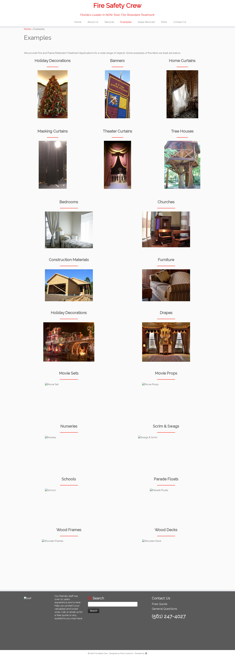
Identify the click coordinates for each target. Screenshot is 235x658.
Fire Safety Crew (117, 5)
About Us (93, 22)
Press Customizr (126, 653)
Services (109, 22)
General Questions (164, 608)
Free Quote (159, 604)
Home (77, 22)
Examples (125, 22)
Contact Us (179, 22)
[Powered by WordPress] (146, 653)
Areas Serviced (146, 22)
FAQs (164, 22)
